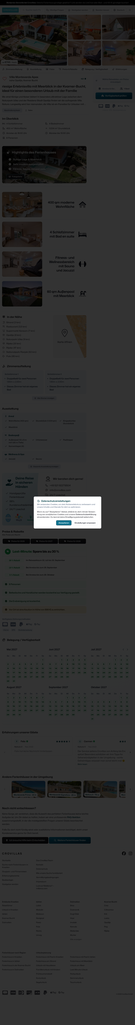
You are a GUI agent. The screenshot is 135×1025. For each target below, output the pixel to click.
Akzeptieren (64, 523)
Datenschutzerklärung (86, 514)
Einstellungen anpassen (85, 523)
